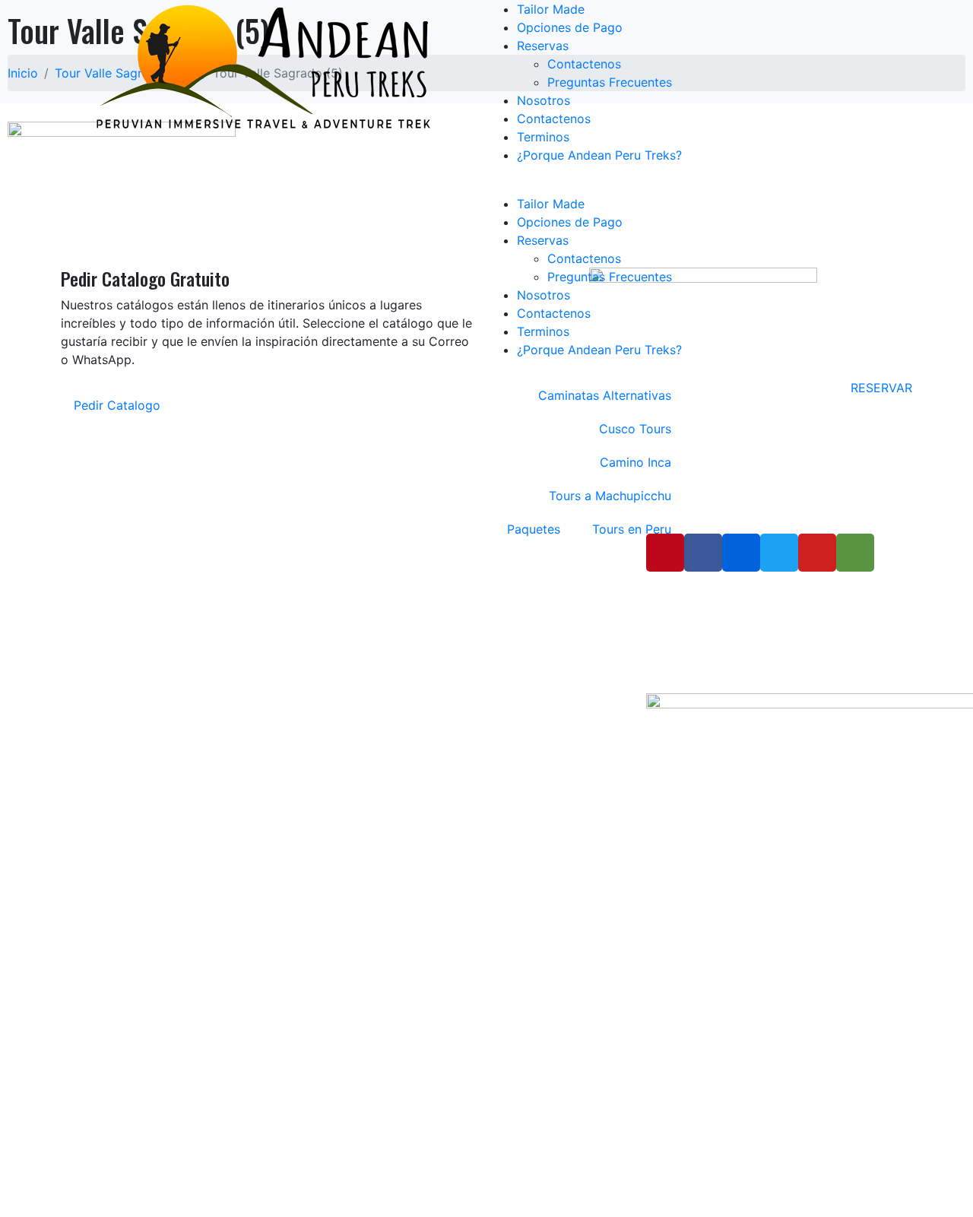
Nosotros (543, 100)
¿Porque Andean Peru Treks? (599, 155)
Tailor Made (551, 9)
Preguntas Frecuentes (609, 82)
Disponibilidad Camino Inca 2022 (438, 630)
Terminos (543, 136)
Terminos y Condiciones (416, 608)
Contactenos (584, 63)
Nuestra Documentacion (417, 653)
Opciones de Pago (570, 27)
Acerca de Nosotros (406, 586)
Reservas (543, 45)
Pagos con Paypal (402, 698)
